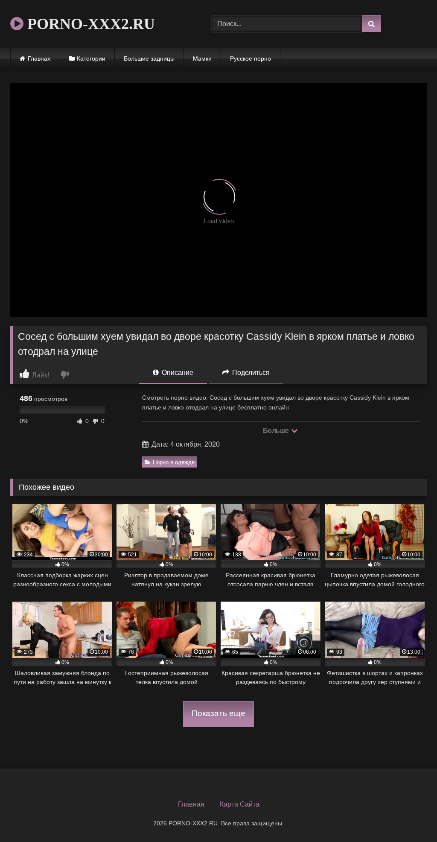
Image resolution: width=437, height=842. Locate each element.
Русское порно (250, 58)
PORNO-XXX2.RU (89, 23)
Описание (176, 372)
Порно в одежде (174, 462)
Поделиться (250, 372)
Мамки (202, 58)
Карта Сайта (239, 804)
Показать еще (218, 713)
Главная (39, 58)
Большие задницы (149, 58)
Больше (277, 430)
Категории (91, 58)
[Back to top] (410, 816)
